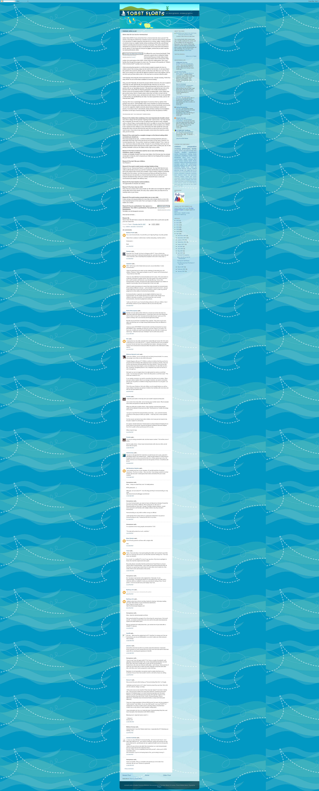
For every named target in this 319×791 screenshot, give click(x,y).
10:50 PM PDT (130, 570)
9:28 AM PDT (129, 463)
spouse (183, 164)
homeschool (139, 226)
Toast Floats (188, 50)
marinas (190, 178)
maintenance (192, 152)
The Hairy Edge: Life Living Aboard (184, 131)
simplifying (184, 156)
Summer (128, 251)
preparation (191, 147)
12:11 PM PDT (130, 333)
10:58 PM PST (130, 640)
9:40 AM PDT (129, 305)
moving (187, 176)
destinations (182, 173)
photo (175, 185)
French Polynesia (178, 182)
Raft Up (194, 182)
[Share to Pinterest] (159, 224)
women (194, 176)
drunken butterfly (131, 737)
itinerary (189, 168)
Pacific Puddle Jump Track (181, 208)
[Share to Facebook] (157, 224)
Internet (190, 182)
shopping (188, 179)
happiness (176, 176)
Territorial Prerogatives (183, 255)
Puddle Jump (185, 167)
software (176, 181)
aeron (188, 157)
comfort (190, 156)
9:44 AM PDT (129, 545)
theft (179, 181)
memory (194, 178)
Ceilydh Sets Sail (181, 118)
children (128, 226)
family (194, 149)
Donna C (128, 680)
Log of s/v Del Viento (182, 138)
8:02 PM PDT (129, 608)
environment (177, 168)
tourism (187, 181)
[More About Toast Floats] (185, 34)
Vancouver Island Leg (180, 214)
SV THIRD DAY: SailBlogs (183, 130)
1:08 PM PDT (129, 675)
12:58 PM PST (130, 765)
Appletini (129, 263)
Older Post (167, 775)
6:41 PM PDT (129, 246)
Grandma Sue (186, 182)
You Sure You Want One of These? (129, 55)
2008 (177, 231)
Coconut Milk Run (186, 171)
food (189, 175)
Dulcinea (176, 173)
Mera (195, 159)
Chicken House (178, 171)
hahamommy (130, 452)
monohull (194, 162)
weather (184, 152)
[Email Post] (149, 224)
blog (190, 162)
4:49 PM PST (129, 732)
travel (175, 175)
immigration (188, 173)
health (190, 160)
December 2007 (182, 235)
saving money (178, 150)
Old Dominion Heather (132, 468)
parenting (176, 165)
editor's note (183, 184)
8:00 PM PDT (129, 594)
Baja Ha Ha (193, 170)
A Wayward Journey (181, 62)
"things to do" (183, 165)
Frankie (128, 396)
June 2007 (181, 248)
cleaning (194, 157)
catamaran (177, 156)
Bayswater (194, 181)
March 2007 (181, 267)
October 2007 (181, 240)
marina (186, 178)
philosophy (186, 149)
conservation (177, 178)
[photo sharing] (133, 53)
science (178, 185)
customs (183, 178)
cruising (177, 149)
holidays (182, 176)
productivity (193, 173)
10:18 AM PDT (130, 477)
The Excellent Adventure (183, 96)
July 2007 (180, 246)
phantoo (128, 645)
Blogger (159, 786)
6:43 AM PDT (129, 258)
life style (191, 184)
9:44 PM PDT (129, 432)
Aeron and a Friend (161, 208)
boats (194, 154)
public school (177, 179)
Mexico (176, 160)
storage (182, 170)
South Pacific (177, 184)
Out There (178, 97)
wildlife (185, 159)
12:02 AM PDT (130, 653)
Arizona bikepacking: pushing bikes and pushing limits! (184, 86)
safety (181, 162)
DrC (187, 164)
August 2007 (181, 244)
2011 (177, 225)
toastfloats (133, 57)
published (183, 179)
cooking (190, 154)
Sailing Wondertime (181, 107)
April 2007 (180, 253)
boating (186, 160)
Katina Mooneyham (131, 310)
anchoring (186, 162)
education (133, 226)
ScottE (128, 633)
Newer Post (127, 775)
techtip (191, 150)
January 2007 (181, 271)
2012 (177, 222)
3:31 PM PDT (129, 349)
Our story (178, 108)
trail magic (187, 170)
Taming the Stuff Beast (183, 260)
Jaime (184, 157)
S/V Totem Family (181, 72)
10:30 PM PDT (130, 447)
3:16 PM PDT (129, 628)
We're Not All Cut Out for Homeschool (183, 258)
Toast (128, 550)
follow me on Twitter (191, 56)
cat (195, 167)
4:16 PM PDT (129, 584)
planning (176, 170)
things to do (183, 181)
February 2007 (182, 269)
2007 (177, 233)
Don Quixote (193, 171)
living (194, 156)
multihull (194, 168)
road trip (190, 165)
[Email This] (152, 224)
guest (187, 184)
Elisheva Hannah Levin (132, 354)
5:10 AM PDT (129, 519)
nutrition (194, 184)
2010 (177, 227)
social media (193, 179)
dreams (185, 175)
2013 (177, 220)
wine (191, 181)
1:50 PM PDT (129, 533)
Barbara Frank (130, 232)
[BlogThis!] (154, 224)
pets (191, 176)
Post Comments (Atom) (136, 778)
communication (178, 159)
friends (194, 160)
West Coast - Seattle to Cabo (182, 213)
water (181, 185)
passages (177, 164)
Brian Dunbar (130, 538)
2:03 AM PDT (129, 754)
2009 (177, 229)
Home (147, 775)
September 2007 (182, 242)
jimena (181, 160)
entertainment (192, 164)
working (190, 159)
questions (177, 162)
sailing (176, 154)
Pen (127, 338)
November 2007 (182, 237)
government (193, 175)
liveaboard (177, 157)
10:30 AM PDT (130, 496)
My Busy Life (130, 589)
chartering (180, 175)
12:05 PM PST (130, 721)
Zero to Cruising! (181, 84)
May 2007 (180, 251)
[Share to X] (155, 224)
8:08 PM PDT (129, 391)
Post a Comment (129, 768)
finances (184, 168)
